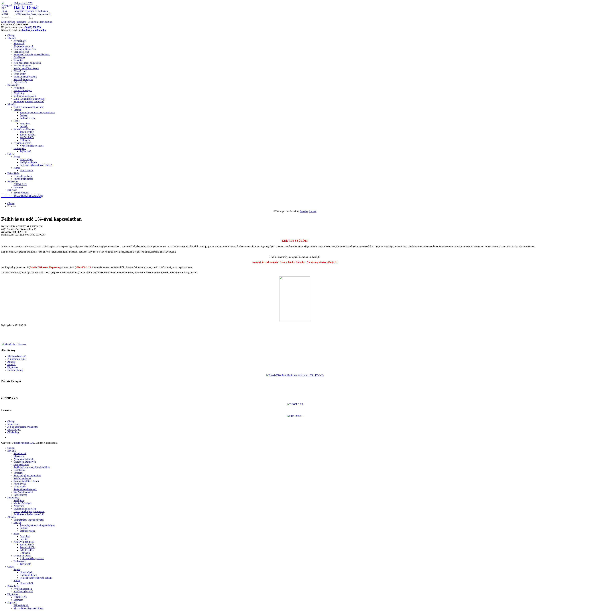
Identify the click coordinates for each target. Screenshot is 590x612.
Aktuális (11, 104)
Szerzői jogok (14, 429)
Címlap (10, 35)
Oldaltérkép (13, 432)
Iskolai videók (26, 170)
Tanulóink (33, 21)
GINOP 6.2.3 (20, 184)
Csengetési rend (21, 51)
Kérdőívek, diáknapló (24, 129)
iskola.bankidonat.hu (24, 442)
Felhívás (11, 364)
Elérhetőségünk (21, 605)
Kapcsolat (12, 190)
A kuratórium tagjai (16, 359)
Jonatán (313, 211)
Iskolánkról (19, 43)
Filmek (17, 167)
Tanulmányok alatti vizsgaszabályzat (37, 112)
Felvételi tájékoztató (23, 179)
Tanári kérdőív (27, 132)
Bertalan (304, 211)
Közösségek (13, 85)
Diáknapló (25, 140)
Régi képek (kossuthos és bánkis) (36, 165)
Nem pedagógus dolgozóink (27, 63)
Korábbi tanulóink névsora (26, 68)
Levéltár (24, 126)
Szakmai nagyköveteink (25, 76)
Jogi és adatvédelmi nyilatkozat (22, 426)
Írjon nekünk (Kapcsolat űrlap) (28, 608)
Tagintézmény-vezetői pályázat (28, 107)
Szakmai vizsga (27, 118)
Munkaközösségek (23, 90)
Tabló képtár (20, 74)
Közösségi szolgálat (23, 79)
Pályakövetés (20, 71)
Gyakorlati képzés (22, 143)
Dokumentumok (15, 370)
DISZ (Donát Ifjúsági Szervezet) (29, 98)
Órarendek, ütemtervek (25, 49)
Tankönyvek (20, 148)
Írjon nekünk (45, 21)
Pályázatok (12, 181)
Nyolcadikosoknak (23, 176)
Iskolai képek (26, 159)
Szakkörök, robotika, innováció (29, 101)
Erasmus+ (18, 187)
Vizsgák (17, 109)
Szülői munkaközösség (25, 96)
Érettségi (24, 115)
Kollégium (19, 87)
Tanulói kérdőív (27, 134)
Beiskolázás (13, 173)
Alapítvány (19, 93)
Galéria (10, 154)
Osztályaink (19, 57)
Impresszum (13, 424)
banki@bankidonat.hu (34, 30)
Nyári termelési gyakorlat (32, 145)
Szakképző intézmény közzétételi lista (32, 54)
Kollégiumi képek (28, 162)
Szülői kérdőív (27, 137)
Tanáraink (21, 21)
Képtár (17, 156)
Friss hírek (25, 123)
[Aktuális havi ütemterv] (14, 344)
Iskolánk (11, 38)
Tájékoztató (25, 151)
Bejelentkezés (20, 82)
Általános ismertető (16, 356)
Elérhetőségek (8, 21)
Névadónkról (20, 40)
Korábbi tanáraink (22, 65)
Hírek (16, 121)
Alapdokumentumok (23, 46)
